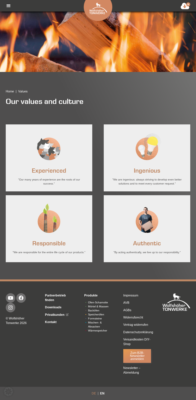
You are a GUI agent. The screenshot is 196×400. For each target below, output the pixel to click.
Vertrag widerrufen (135, 324)
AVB (126, 302)
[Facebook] (21, 298)
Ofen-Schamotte (98, 302)
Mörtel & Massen (98, 306)
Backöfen (93, 310)
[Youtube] (10, 298)
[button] (6, 6)
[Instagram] (10, 307)
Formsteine (95, 318)
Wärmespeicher (97, 330)
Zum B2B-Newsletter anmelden (137, 356)
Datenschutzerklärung (138, 332)
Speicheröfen (96, 314)
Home (10, 91)
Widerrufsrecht (133, 317)
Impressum (130, 295)
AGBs (127, 310)
